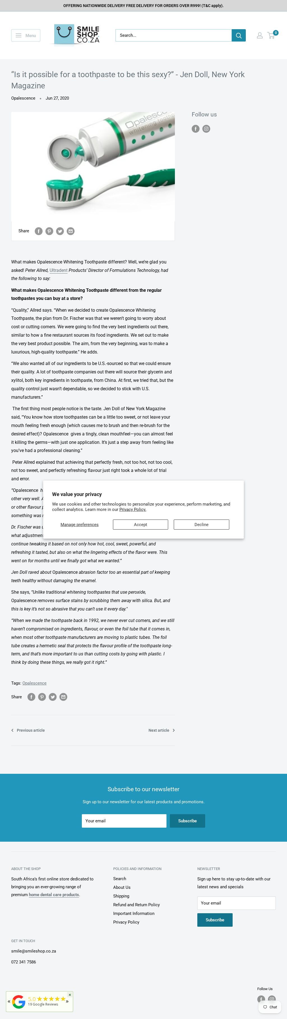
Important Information (133, 913)
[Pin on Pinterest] (49, 231)
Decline (202, 524)
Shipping (121, 896)
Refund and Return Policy (136, 904)
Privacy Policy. (132, 509)
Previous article (31, 730)
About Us (122, 887)
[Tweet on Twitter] (60, 231)
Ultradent (59, 270)
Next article (159, 730)
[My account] (260, 35)
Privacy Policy (126, 922)
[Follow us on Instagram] (206, 129)
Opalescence (23, 98)
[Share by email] (71, 231)
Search (119, 878)
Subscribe (187, 820)
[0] (271, 35)
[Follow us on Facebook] (196, 129)
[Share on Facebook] (39, 231)
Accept (140, 524)
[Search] (239, 35)
